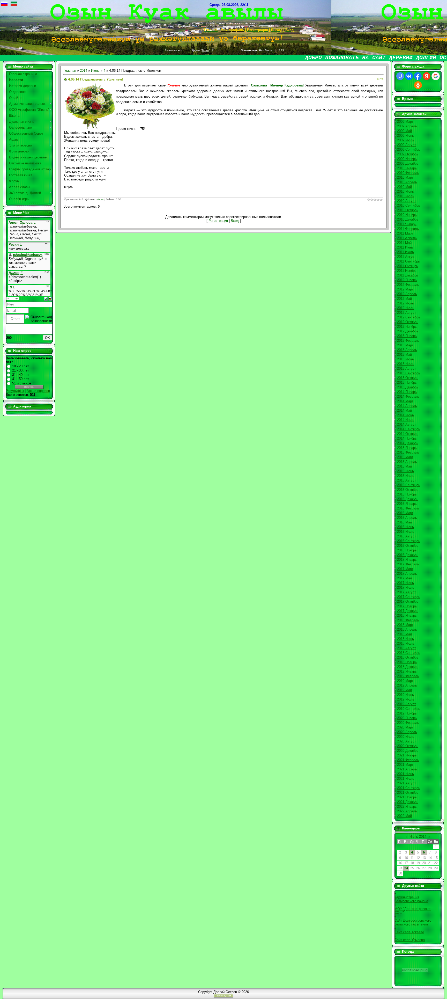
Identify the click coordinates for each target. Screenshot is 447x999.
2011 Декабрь (407, 275)
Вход (235, 221)
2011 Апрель (407, 238)
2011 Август (406, 257)
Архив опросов (38, 391)
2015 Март (405, 457)
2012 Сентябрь (408, 317)
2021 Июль (405, 779)
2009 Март (405, 121)
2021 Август (406, 783)
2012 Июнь (405, 303)
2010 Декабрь (407, 219)
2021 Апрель (407, 769)
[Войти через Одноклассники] (418, 85)
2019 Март (405, 681)
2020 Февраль (408, 723)
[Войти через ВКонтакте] (409, 76)
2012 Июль (405, 308)
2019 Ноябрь (407, 713)
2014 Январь (407, 392)
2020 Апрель (407, 732)
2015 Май (404, 466)
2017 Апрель (407, 573)
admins (100, 199)
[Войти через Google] (435, 76)
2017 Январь (407, 560)
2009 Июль (405, 140)
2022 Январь (407, 806)
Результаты (15, 391)
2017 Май (404, 578)
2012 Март (405, 289)
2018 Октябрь (407, 657)
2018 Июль (405, 643)
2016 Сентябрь (408, 541)
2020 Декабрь (407, 751)
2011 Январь (406, 224)
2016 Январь (407, 504)
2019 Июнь (405, 695)
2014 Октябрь (407, 434)
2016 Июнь (405, 527)
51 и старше (21, 383)
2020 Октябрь (407, 746)
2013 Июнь (405, 359)
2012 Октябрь (407, 322)
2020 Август (406, 741)
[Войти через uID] (400, 76)
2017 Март (405, 569)
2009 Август (406, 145)
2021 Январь (407, 755)
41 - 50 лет (20, 379)
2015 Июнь (405, 471)
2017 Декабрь (407, 611)
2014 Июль (405, 420)
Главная (69, 70)
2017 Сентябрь (408, 597)
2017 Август (406, 592)
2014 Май (404, 410)
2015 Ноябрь (407, 494)
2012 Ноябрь (407, 327)
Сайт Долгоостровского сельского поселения (412, 922)
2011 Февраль (408, 229)
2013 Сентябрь (408, 373)
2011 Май (404, 243)
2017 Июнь (405, 583)
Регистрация (218, 221)
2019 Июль (405, 699)
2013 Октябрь (407, 378)
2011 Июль (405, 252)
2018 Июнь (405, 639)
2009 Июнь (405, 135)
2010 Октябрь (407, 210)
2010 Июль (405, 196)
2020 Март (405, 727)
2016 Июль (405, 532)
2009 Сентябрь (408, 149)
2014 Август (406, 424)
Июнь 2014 (417, 836)
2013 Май (404, 354)
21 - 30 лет (20, 370)
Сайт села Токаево (409, 932)
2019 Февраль (408, 676)
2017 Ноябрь (407, 606)
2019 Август (406, 704)
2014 (83, 70)
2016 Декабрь (407, 555)
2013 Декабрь (407, 387)
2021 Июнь (405, 774)
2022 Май (404, 816)
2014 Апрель (407, 406)
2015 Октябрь (407, 490)
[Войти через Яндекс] (426, 76)
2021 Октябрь (407, 792)
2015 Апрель (407, 462)
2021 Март (405, 765)
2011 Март (405, 233)
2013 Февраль (408, 340)
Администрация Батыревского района (411, 899)
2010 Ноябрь (407, 215)
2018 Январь (407, 615)
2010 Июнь (405, 191)
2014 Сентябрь (408, 429)
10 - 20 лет (20, 366)
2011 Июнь (405, 247)
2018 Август (406, 648)
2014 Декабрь (407, 443)
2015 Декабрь (407, 499)
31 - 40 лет (20, 375)
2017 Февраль (408, 564)
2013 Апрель (407, 350)
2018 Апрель (407, 629)
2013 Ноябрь (407, 382)
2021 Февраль (408, 760)
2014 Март (405, 401)
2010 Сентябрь (408, 205)
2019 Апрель (407, 685)
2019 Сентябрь (408, 709)
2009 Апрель (407, 126)
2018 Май (404, 634)
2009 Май (404, 131)
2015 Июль (405, 476)
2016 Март (405, 513)
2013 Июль (405, 364)
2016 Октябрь (407, 546)
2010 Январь (407, 168)
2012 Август (406, 313)
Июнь (95, 70)
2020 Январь (407, 718)
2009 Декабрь (407, 163)
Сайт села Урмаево (409, 940)
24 (406, 868)
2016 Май (404, 522)
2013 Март (405, 345)
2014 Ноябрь (407, 438)
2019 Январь (407, 671)
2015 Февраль (408, 452)
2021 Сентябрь (408, 788)
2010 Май (404, 187)
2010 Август (406, 201)
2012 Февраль (408, 285)
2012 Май (404, 299)
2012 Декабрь (407, 331)
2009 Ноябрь (407, 159)
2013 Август (406, 368)
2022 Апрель (407, 811)
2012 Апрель (407, 294)
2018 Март (405, 625)
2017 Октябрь (407, 601)
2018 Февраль (408, 620)
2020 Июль (405, 737)
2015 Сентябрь (408, 485)
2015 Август (406, 480)
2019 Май (404, 690)
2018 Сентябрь (408, 653)
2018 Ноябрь (407, 662)
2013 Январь (407, 336)
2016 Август (406, 536)
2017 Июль (405, 587)
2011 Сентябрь (408, 261)
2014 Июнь (405, 415)
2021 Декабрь (407, 802)
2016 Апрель (407, 518)
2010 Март (405, 177)
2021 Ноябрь (407, 797)
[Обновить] (46, 298)
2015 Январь (407, 448)
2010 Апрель (407, 182)
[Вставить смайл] (50, 298)
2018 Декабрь (407, 667)
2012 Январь (407, 280)
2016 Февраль (408, 508)
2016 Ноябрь (407, 550)
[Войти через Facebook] (418, 76)
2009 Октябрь (407, 154)
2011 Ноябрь (406, 271)
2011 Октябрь (407, 266)
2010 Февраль (408, 173)
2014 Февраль (408, 396)
